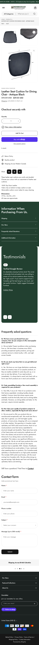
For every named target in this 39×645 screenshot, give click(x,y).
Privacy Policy (19, 637)
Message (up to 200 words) (11, 531)
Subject (4, 520)
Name (4, 485)
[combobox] (26, 14)
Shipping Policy (13, 639)
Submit (10, 552)
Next (7, 24)
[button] (3, 8)
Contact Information (24, 639)
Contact (31, 468)
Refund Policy (9, 637)
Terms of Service (29, 637)
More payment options (19, 143)
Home (3, 19)
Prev (2, 24)
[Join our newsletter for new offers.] (34, 603)
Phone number (6, 508)
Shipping (4, 101)
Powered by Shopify (19, 642)
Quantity (4, 117)
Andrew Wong (8, 290)
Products (9, 19)
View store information (13, 127)
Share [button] (3, 172)
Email (3, 497)
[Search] (34, 14)
